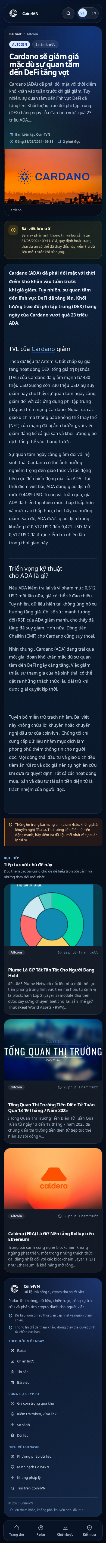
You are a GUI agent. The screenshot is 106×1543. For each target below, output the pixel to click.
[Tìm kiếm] (68, 13)
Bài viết (15, 34)
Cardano (43, 349)
